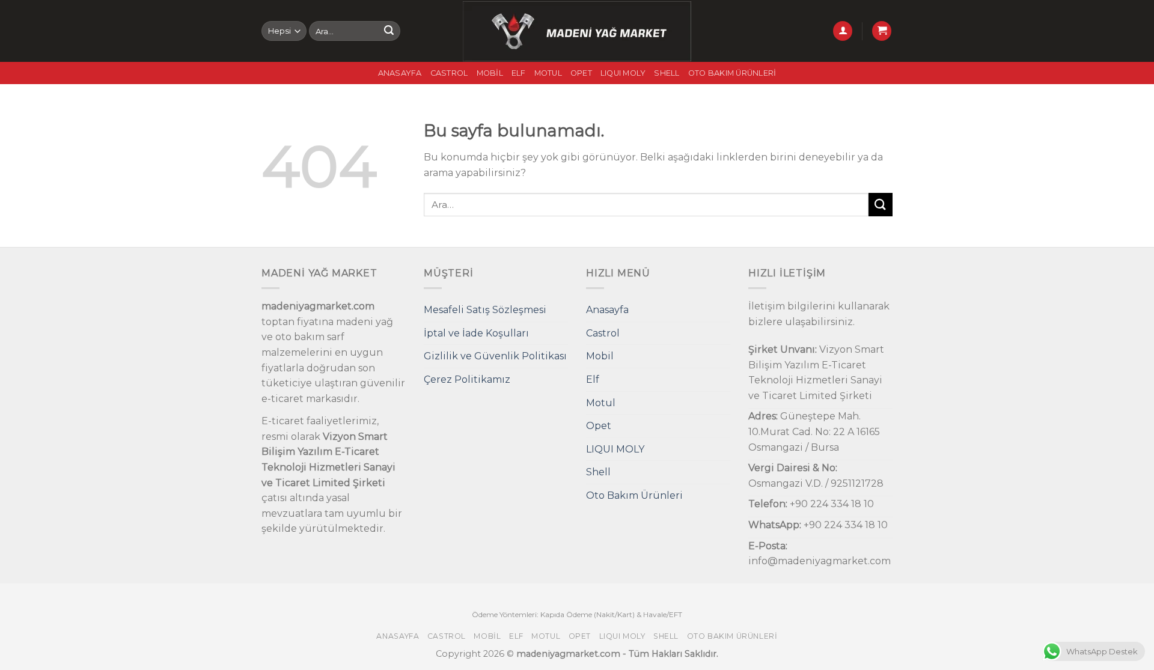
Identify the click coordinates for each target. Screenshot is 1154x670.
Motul (548, 73)
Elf (518, 73)
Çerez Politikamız (467, 379)
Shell (666, 73)
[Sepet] (881, 31)
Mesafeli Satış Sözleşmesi (485, 309)
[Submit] (389, 31)
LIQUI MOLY (623, 73)
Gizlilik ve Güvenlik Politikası (495, 356)
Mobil (490, 73)
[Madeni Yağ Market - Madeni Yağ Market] (577, 31)
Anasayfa (400, 73)
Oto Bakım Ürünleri (732, 73)
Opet (581, 73)
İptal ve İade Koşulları (476, 333)
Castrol (449, 73)
